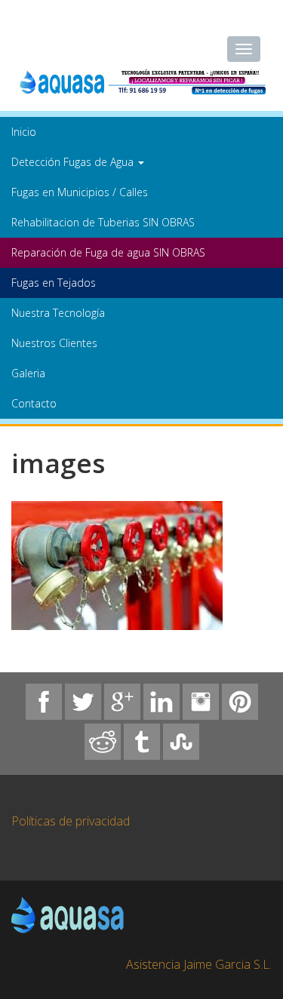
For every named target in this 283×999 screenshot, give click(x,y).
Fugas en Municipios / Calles (79, 192)
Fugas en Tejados (53, 282)
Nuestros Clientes (54, 343)
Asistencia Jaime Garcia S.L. (199, 964)
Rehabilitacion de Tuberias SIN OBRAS (103, 222)
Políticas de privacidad (70, 821)
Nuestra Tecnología (58, 313)
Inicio (23, 131)
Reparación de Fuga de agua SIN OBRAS (108, 252)
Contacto (34, 403)
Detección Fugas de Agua (74, 162)
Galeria (28, 373)
